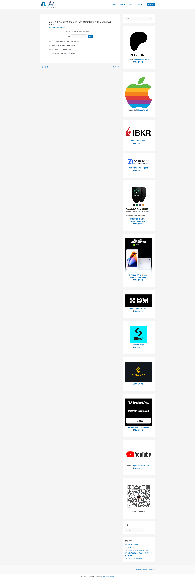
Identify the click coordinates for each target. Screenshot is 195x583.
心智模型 (122, 5)
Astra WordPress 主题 (108, 576)
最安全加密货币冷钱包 (135, 219)
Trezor (145, 219)
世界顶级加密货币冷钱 (135, 275)
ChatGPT (131, 5)
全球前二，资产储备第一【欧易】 (138, 308)
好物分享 (140, 5)
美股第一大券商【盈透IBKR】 (139, 141)
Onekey (145, 275)
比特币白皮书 (128, 547)
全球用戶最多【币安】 (139, 384)
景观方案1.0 (56, 27)
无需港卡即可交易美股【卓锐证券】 (138, 168)
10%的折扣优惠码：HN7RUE (139, 221)
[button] (125, 5)
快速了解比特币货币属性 (131, 545)
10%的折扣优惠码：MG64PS (139, 277)
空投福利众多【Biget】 (138, 345)
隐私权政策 (152, 569)
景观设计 (62, 27)
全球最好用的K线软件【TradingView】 (138, 427)
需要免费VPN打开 (139, 62)
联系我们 (138, 569)
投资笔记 (115, 5)
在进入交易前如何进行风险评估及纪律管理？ (137, 550)
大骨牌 (50, 27)
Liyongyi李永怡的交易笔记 (141, 59)
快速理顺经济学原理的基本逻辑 (133, 558)
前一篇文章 (44, 67)
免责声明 (144, 569)
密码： (70, 36)
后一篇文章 (116, 67)
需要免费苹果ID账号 (142, 110)
